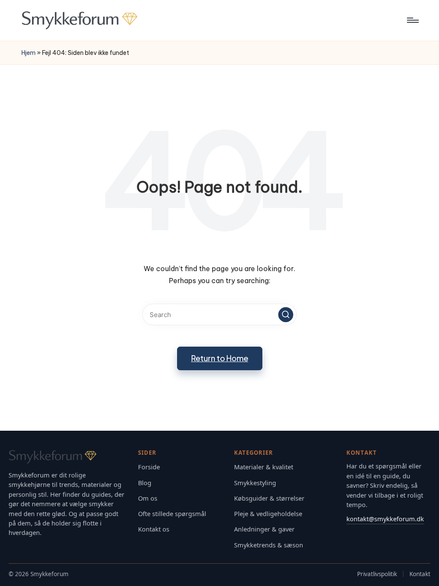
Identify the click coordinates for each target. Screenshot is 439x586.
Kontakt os (153, 529)
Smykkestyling (255, 483)
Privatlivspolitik (377, 574)
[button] (285, 314)
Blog (144, 483)
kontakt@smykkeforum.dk (385, 518)
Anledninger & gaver (264, 529)
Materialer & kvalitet (263, 467)
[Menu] (412, 20)
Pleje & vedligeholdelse (268, 514)
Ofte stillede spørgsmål (172, 514)
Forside (149, 467)
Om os (147, 498)
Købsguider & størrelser (269, 498)
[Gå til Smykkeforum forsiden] (67, 457)
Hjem (28, 53)
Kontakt (419, 574)
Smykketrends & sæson (268, 545)
